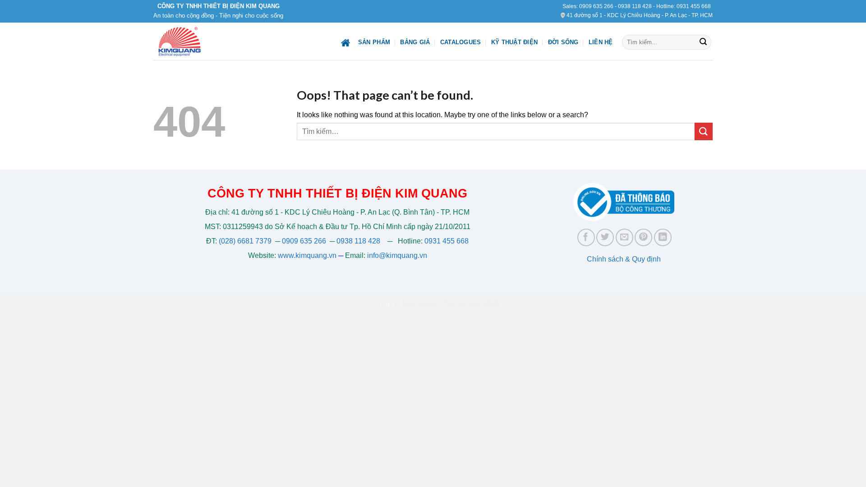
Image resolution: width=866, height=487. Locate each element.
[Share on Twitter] (605, 237)
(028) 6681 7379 (246, 241)
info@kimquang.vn (397, 255)
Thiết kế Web (462, 303)
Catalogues (460, 42)
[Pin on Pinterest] (643, 237)
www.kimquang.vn (307, 255)
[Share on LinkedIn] (663, 237)
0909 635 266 (596, 6)
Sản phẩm (374, 42)
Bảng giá (415, 42)
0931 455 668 (694, 6)
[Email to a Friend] (624, 237)
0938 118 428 (635, 6)
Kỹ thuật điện (514, 42)
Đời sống (563, 42)
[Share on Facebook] (586, 237)
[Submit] (703, 42)
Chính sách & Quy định (624, 259)
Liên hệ (601, 42)
